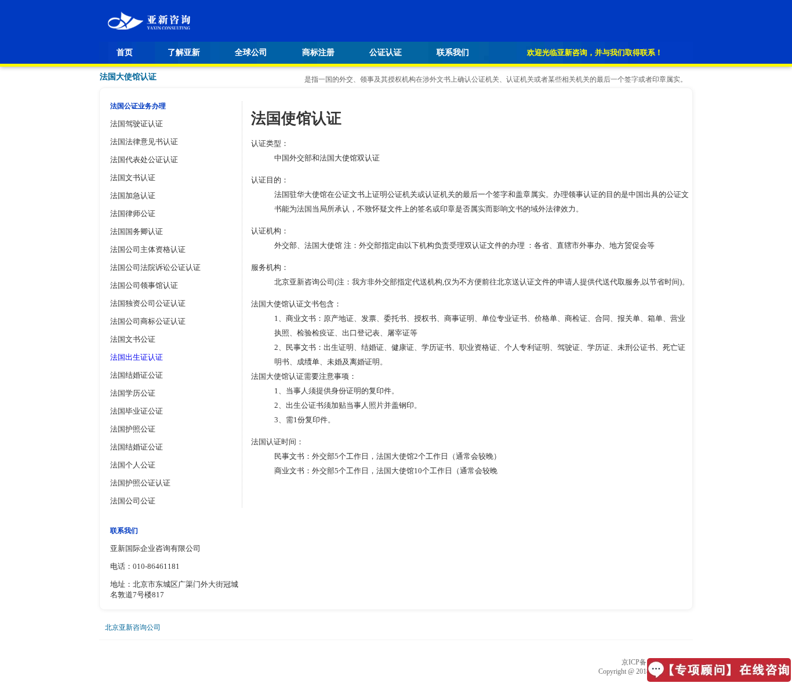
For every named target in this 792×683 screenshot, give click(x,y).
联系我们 (453, 52)
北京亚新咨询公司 (133, 627)
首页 (125, 52)
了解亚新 (184, 52)
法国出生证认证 (136, 357)
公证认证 (385, 52)
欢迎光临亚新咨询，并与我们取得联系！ (595, 52)
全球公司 (251, 52)
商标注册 (318, 52)
